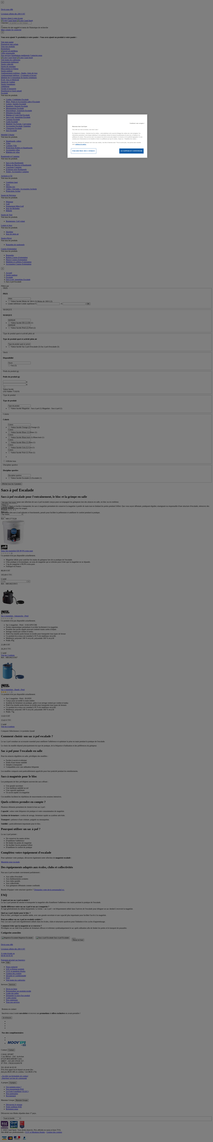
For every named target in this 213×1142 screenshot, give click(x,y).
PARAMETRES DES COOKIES (83, 151)
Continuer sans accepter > (137, 123)
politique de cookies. (80, 144)
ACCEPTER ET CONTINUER (131, 151)
